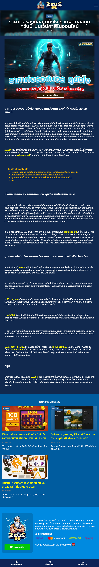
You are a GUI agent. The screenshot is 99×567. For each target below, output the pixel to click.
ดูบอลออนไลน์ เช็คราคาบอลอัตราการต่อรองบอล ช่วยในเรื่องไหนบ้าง (41, 177)
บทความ (50, 16)
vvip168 (11, 315)
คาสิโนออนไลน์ (23, 155)
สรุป (13, 180)
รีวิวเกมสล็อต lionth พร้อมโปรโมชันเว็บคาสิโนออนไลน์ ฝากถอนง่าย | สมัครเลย (24, 436)
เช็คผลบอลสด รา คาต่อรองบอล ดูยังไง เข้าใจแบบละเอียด (37, 174)
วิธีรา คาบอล (13, 299)
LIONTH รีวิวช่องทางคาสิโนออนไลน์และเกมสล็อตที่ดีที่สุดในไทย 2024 (23, 485)
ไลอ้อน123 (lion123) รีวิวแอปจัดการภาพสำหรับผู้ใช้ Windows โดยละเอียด (73, 436)
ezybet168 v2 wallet (14, 347)
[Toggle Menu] (96, 5)
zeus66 (8, 149)
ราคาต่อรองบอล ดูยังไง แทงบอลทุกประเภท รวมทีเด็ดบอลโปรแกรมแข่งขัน (44, 172)
